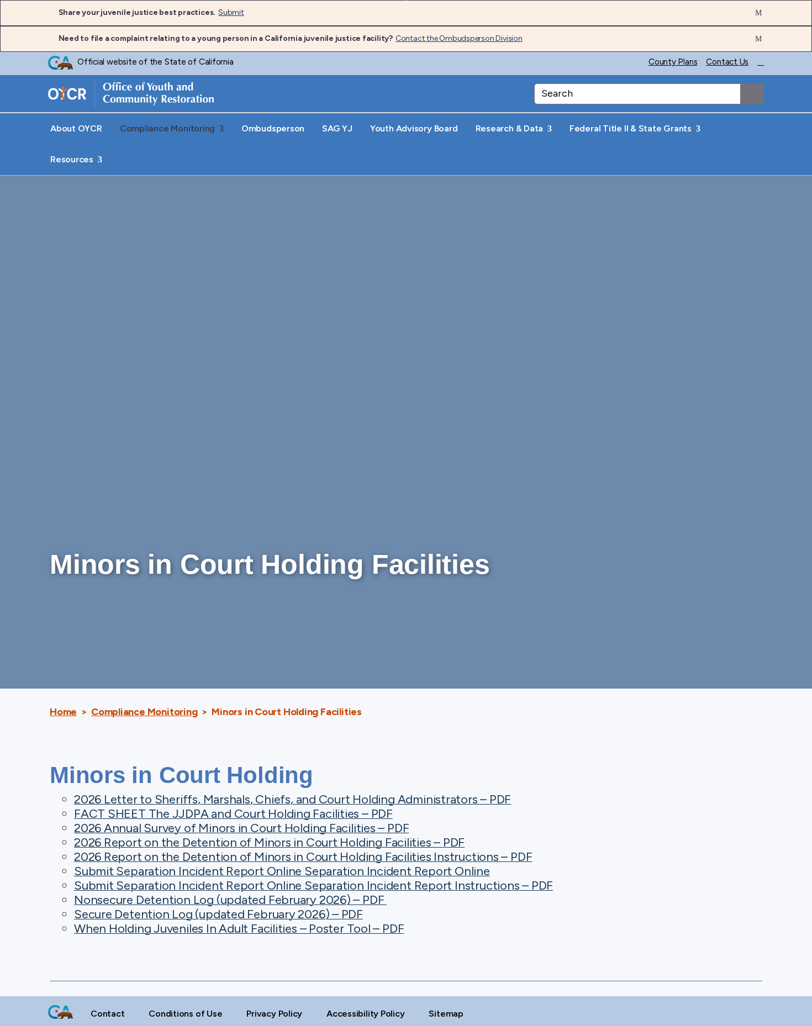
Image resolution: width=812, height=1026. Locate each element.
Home (63, 712)
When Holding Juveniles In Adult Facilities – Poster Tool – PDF (239, 928)
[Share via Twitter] (750, 1014)
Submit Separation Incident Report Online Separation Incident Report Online (282, 871)
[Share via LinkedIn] (731, 1014)
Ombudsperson (272, 128)
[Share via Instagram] (713, 1014)
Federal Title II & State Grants (632, 128)
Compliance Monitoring (168, 128)
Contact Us (727, 62)
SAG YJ (337, 128)
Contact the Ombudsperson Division (459, 38)
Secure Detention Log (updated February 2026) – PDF (218, 914)
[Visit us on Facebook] (694, 1014)
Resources (73, 159)
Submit (231, 12)
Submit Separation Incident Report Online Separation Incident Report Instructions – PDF (313, 885)
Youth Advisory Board (414, 128)
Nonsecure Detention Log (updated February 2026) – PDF (230, 899)
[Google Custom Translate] (760, 63)
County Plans (672, 62)
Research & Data (510, 128)
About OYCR (76, 128)
